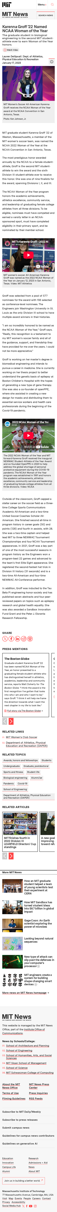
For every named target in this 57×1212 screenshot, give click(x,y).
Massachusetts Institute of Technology (23, 1191)
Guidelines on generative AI (19, 1143)
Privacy (6, 1202)
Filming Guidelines (13, 1098)
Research (33, 1158)
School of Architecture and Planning (27, 1045)
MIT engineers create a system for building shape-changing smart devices (38, 979)
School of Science (17, 1067)
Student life (33, 772)
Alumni (6, 1171)
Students (46, 760)
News (32, 1167)
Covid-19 (22, 783)
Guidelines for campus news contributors (28, 1135)
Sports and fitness (13, 772)
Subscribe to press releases (20, 1119)
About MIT (34, 1171)
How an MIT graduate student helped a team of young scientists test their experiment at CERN (38, 887)
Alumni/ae (36, 777)
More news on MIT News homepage (24, 992)
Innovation (8, 1162)
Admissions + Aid (38, 1162)
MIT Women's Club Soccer (21, 737)
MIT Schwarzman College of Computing (30, 1072)
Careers (36, 1198)
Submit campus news (15, 1127)
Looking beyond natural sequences (38, 940)
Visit (4, 1198)
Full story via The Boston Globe (24, 710)
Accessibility (18, 1202)
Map (11, 1198)
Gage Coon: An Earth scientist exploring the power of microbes (38, 923)
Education (7, 1158)
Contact (46, 1198)
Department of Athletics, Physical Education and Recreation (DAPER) (27, 744)
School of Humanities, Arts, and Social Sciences (29, 1057)
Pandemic (8, 783)
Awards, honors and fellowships (20, 760)
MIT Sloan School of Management (26, 1063)
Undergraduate (11, 766)
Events (18, 1198)
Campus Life (9, 1167)
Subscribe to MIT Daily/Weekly (21, 1111)
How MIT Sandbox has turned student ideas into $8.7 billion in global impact (39, 907)
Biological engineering (15, 777)
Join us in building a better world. (22, 1180)
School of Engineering (15, 789)
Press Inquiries (38, 1093)
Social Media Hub (11, 1205)
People (27, 1198)
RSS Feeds (36, 1098)
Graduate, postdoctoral (36, 766)
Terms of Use (10, 1093)
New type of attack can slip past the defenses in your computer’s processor (39, 961)
